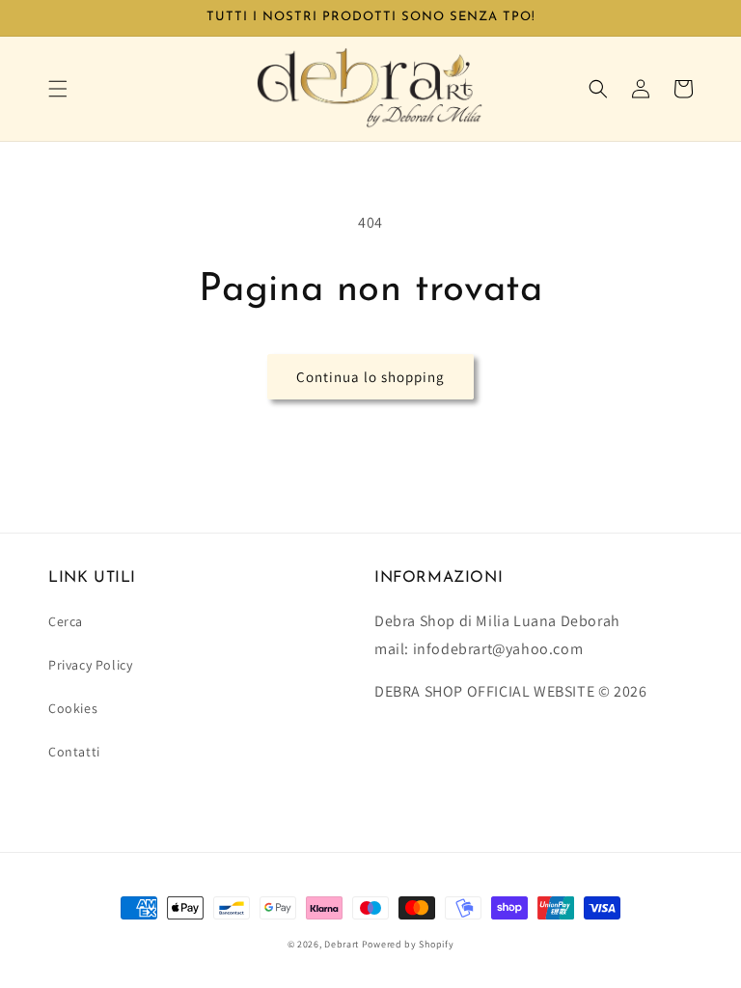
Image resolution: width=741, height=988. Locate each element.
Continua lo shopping (370, 377)
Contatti (74, 751)
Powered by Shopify (408, 944)
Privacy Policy (90, 664)
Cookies (72, 708)
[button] (58, 89)
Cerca (65, 621)
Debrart (341, 944)
